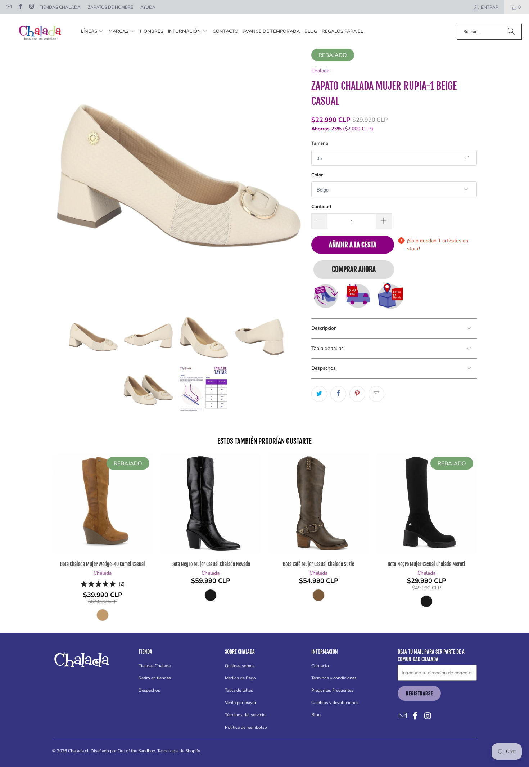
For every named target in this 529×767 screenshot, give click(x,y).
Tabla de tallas (239, 690)
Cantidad (321, 206)
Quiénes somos (240, 666)
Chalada (320, 70)
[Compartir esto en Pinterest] (357, 394)
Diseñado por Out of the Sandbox (123, 751)
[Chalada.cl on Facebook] (20, 7)
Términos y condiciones (334, 678)
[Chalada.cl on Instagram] (31, 7)
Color (317, 175)
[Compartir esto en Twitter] (319, 394)
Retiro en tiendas (155, 678)
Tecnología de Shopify (178, 751)
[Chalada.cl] (40, 31)
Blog (316, 715)
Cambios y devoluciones (334, 702)
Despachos (149, 690)
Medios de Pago (240, 678)
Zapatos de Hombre (110, 7)
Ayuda (147, 7)
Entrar (489, 7)
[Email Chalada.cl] (8, 7)
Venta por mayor (240, 702)
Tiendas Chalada (60, 7)
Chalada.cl (78, 751)
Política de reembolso (246, 727)
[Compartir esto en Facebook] (338, 394)
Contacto (320, 666)
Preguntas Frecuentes (332, 690)
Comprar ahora (354, 269)
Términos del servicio (245, 715)
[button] (92, 31)
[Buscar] (511, 32)
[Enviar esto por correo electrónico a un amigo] (376, 394)
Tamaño (319, 143)
